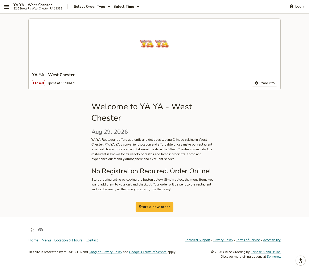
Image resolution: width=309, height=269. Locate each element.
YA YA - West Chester (32, 5)
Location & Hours (68, 240)
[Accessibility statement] (301, 261)
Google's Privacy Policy (105, 252)
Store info (267, 83)
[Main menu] (6, 6)
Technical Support (197, 240)
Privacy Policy (223, 240)
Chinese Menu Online (266, 252)
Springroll (274, 256)
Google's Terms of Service (148, 252)
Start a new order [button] (154, 206)
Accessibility (272, 240)
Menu (46, 240)
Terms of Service (248, 240)
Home (33, 240)
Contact (92, 240)
